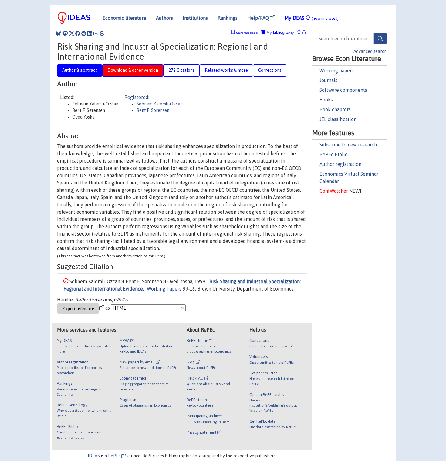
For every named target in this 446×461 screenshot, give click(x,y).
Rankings (228, 18)
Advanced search (370, 51)
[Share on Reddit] (83, 33)
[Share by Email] (95, 33)
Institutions (195, 18)
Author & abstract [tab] (79, 70)
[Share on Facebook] (77, 33)
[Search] (380, 38)
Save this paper (247, 32)
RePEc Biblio (333, 154)
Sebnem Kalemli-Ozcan (160, 103)
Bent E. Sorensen (153, 110)
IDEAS (94, 455)
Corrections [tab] (269, 70)
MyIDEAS (312, 18)
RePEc (114, 455)
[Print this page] (102, 33)
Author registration (340, 164)
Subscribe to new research (348, 144)
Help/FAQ (258, 18)
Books (326, 99)
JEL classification (337, 119)
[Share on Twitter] (71, 33)
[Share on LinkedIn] (89, 33)
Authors (164, 18)
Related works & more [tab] (226, 70)
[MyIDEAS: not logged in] (300, 32)
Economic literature (124, 18)
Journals (328, 80)
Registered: (136, 97)
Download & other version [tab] (132, 70)
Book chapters (335, 109)
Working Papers (164, 288)
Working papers (336, 70)
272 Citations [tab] (181, 70)
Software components (343, 90)
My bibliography (279, 32)
